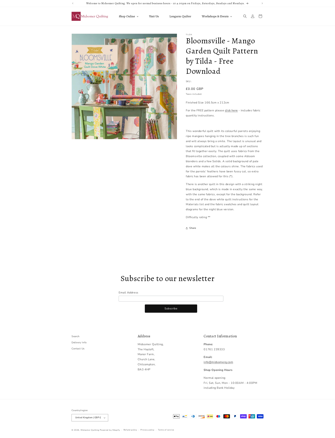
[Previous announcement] (73, 3)
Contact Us (78, 348)
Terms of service (166, 430)
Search (76, 336)
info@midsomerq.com (218, 362)
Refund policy (130, 430)
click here (231, 110)
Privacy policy (147, 430)
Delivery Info (79, 342)
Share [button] (192, 228)
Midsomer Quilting (90, 430)
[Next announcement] (262, 3)
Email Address (128, 293)
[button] (245, 16)
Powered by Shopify (110, 430)
